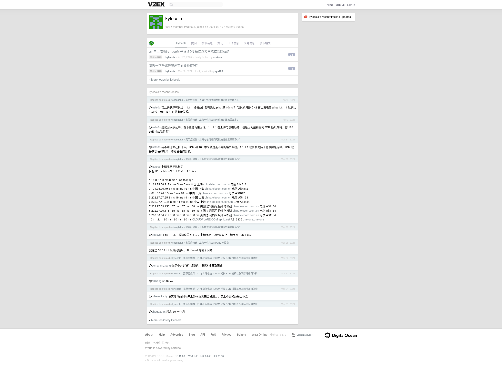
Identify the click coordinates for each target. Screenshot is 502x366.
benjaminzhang (161, 265)
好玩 (220, 43)
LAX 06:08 (205, 356)
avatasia (218, 57)
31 (291, 54)
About (149, 334)
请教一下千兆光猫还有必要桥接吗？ (174, 65)
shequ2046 (159, 311)
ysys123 (218, 71)
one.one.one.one (253, 219)
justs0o (156, 107)
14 (291, 68)
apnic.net (224, 219)
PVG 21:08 (192, 356)
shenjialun (178, 99)
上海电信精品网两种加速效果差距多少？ (220, 99)
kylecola (181, 43)
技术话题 (207, 43)
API (202, 334)
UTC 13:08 (179, 356)
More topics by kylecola (165, 79)
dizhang (157, 281)
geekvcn (157, 235)
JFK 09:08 (218, 356)
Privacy (226, 334)
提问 (194, 43)
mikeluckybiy (159, 296)
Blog (192, 334)
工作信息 (233, 43)
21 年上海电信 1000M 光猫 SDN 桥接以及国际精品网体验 (189, 51)
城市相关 (265, 43)
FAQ (213, 334)
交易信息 (249, 43)
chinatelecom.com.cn (216, 184)
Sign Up (340, 4)
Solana (241, 334)
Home (329, 4)
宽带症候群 (156, 57)
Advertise (176, 334)
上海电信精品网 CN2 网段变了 (215, 242)
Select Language (304, 334)
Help (162, 334)
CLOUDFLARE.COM (205, 219)
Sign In (351, 4)
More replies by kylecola (166, 320)
